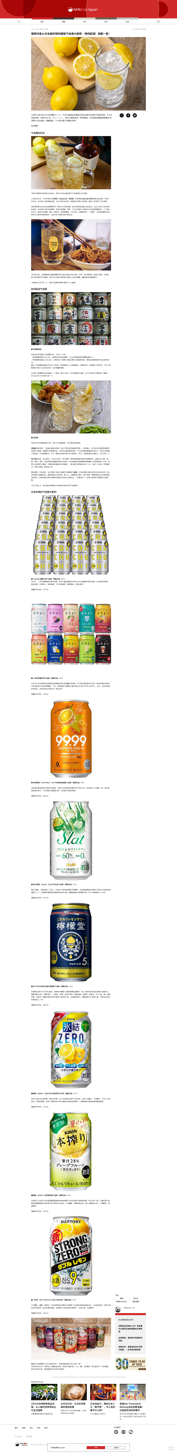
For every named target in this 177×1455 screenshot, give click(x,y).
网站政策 (29, 1436)
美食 (63, 21)
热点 (106, 21)
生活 (127, 21)
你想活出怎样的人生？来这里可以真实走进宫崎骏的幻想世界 (130, 1328)
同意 (95, 1448)
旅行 (42, 21)
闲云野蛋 (34, 126)
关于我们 (18, 1436)
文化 (84, 21)
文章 (50, 459)
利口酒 (58, 114)
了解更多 (116, 1448)
